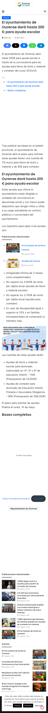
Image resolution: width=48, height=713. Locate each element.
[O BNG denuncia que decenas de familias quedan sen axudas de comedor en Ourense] (8, 622)
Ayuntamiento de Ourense (24, 508)
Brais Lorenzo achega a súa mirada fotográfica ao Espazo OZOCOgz (15, 686)
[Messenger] (24, 45)
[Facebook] (7, 45)
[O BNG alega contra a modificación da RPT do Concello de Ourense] (8, 584)
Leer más (39, 705)
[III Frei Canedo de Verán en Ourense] (13, 247)
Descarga (38, 498)
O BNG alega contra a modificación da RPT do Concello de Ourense (28, 584)
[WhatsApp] (32, 45)
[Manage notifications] (42, 708)
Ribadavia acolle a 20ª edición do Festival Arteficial (15, 674)
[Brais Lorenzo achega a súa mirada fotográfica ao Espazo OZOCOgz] (39, 687)
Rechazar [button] (28, 705)
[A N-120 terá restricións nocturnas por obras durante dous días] (8, 596)
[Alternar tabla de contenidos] (4, 77)
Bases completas (17, 90)
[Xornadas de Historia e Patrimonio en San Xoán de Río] (39, 665)
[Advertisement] (24, 119)
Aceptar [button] (17, 705)
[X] (15, 45)
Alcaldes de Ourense (31, 261)
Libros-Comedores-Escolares (16, 498)
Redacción (7, 38)
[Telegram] (40, 45)
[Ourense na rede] (24, 4)
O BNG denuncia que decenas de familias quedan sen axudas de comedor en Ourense (31, 622)
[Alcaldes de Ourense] (13, 263)
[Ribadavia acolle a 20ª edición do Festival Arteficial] (39, 676)
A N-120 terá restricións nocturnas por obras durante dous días (30, 595)
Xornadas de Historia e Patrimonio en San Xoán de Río (16, 663)
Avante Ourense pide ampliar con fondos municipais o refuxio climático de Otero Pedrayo (30, 609)
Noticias (6, 18)
